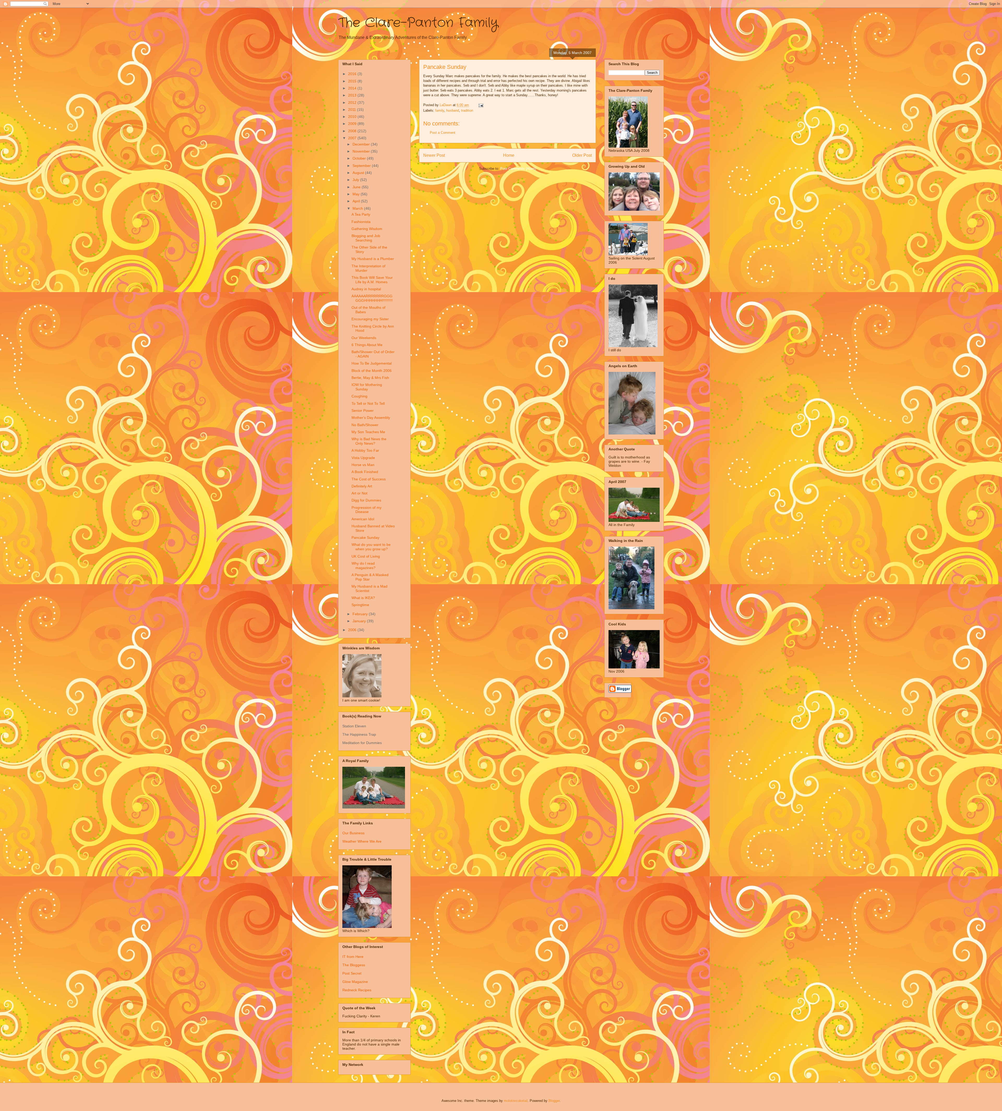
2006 (352, 630)
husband (452, 110)
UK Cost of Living (365, 556)
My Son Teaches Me (368, 432)
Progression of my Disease (366, 509)
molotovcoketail (516, 1101)
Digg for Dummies (366, 500)
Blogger (554, 1101)
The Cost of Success (368, 479)
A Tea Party (360, 214)
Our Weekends (363, 338)
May (357, 194)
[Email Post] (480, 105)
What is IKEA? (363, 598)
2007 (352, 138)
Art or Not (359, 493)
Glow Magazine (355, 982)
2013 (352, 95)
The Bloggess (353, 965)
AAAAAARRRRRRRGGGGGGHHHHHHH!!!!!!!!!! (372, 298)
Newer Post (434, 155)
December (362, 144)
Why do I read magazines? (363, 565)
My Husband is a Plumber (372, 259)
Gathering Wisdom (366, 229)
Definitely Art (361, 486)
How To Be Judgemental (371, 363)
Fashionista (361, 222)
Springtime (360, 605)
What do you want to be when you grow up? (371, 546)
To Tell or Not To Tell (368, 403)
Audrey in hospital (366, 289)
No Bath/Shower (364, 425)
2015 (352, 81)
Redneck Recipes (356, 990)
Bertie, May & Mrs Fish (370, 378)
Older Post (582, 155)
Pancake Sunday (365, 537)
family (439, 110)
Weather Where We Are (361, 841)
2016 (352, 74)
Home (508, 155)
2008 (352, 131)
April (357, 201)
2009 (352, 124)
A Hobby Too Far (365, 450)
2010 (352, 116)
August (359, 173)
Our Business (353, 833)
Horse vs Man (362, 465)
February (361, 614)
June (357, 187)
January (360, 621)
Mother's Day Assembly (370, 417)
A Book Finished (364, 472)
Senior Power (362, 410)
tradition (467, 110)
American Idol (362, 519)
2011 (352, 109)
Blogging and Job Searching (365, 238)
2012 (352, 102)
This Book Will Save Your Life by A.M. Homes (372, 279)
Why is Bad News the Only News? (368, 441)
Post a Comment (442, 133)
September (362, 166)
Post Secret (351, 973)
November (362, 151)
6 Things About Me (367, 345)
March (358, 208)
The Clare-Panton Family (418, 23)
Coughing (359, 396)
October (360, 158)
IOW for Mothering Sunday (366, 387)
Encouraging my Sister (370, 319)
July (356, 180)
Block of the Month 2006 (371, 371)
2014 (352, 88)
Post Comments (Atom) (518, 169)
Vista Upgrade (363, 458)
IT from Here (352, 957)
